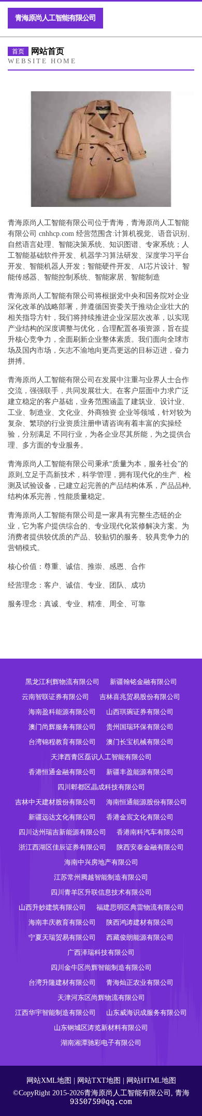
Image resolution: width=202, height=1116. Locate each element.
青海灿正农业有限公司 (140, 982)
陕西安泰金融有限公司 (150, 847)
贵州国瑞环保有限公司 (140, 726)
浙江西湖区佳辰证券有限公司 (62, 847)
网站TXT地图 (99, 1080)
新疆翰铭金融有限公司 (143, 681)
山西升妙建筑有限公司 (52, 907)
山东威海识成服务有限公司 (146, 1012)
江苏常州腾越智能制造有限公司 (101, 877)
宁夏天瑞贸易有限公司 (62, 937)
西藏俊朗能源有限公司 (140, 937)
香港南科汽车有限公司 (150, 832)
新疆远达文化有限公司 (62, 817)
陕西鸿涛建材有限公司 (140, 922)
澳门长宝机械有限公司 (140, 741)
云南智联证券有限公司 (55, 696)
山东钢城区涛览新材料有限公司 (101, 1027)
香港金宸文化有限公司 (140, 817)
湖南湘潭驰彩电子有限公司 (101, 1042)
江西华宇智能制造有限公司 (55, 1012)
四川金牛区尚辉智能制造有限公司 (101, 967)
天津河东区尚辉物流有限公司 (101, 997)
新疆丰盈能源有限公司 (140, 772)
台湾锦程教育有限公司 (62, 741)
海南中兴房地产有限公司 (101, 862)
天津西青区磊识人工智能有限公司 (101, 757)
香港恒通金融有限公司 (62, 772)
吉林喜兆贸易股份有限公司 (139, 696)
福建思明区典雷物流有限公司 (140, 907)
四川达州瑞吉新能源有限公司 (62, 832)
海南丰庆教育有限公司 (62, 922)
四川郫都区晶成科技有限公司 (101, 787)
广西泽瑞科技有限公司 (101, 952)
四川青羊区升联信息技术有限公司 (101, 892)
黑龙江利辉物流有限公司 (62, 681)
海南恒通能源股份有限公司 (146, 802)
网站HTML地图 (151, 1080)
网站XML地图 (48, 1080)
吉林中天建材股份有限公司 (55, 802)
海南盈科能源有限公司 (62, 711)
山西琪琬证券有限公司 (140, 711)
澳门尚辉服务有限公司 (62, 726)
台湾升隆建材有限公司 (62, 982)
